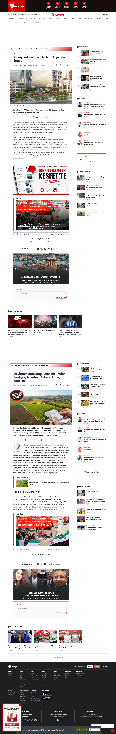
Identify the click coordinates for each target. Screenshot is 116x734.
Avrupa (44, 675)
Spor (32, 671)
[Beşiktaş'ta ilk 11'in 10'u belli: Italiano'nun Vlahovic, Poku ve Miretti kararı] (85, 386)
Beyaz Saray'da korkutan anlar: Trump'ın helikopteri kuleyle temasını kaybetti (94, 527)
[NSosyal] (49, 249)
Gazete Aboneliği (23, 14)
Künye (32, 696)
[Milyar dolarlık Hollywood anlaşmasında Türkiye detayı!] (81, 189)
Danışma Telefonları (35, 700)
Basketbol (33, 683)
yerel (44, 241)
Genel (32, 241)
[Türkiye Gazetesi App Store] (47, 694)
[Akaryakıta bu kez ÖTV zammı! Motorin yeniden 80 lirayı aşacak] (85, 86)
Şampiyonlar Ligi (35, 679)
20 (56, 282)
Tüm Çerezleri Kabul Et (82, 729)
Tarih (66, 679)
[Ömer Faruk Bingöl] (80, 124)
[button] (66, 268)
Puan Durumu (34, 675)
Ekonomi (22, 671)
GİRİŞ (104, 14)
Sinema (67, 673)
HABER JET (98, 18)
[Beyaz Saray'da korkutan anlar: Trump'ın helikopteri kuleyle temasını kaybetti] (81, 530)
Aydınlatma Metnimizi (50, 730)
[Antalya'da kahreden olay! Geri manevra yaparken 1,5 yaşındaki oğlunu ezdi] (85, 378)
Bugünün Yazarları (12, 692)
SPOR (80, 18)
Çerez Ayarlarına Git (94, 729)
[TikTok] (32, 720)
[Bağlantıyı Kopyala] (60, 65)
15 (47, 282)
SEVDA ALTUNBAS (20, 160)
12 (42, 282)
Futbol (32, 673)
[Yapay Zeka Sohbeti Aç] (112, 730)
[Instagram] (28, 720)
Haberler (22, 698)
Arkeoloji (67, 675)
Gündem (10, 671)
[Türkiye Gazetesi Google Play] (47, 698)
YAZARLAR (33, 18)
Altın (21, 675)
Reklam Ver (33, 704)
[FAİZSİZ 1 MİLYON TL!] (81, 207)
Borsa (21, 673)
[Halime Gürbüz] (80, 134)
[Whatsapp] (56, 65)
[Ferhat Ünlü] (80, 114)
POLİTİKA (58, 18)
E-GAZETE (90, 666)
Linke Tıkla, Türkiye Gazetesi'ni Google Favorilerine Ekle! (31, 49)
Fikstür (32, 677)
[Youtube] (25, 720)
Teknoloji (22, 694)
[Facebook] (17, 234)
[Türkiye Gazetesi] (58, 16)
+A (47, 117)
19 (54, 282)
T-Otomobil (22, 684)
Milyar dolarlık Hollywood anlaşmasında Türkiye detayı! (94, 186)
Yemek (55, 677)
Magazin (22, 692)
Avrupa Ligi (33, 681)
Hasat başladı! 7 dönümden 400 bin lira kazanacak (96, 212)
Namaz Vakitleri (80, 673)
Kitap (66, 677)
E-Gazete (15, 14)
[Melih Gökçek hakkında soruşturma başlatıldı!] (85, 78)
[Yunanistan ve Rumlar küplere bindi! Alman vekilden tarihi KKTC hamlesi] (85, 69)
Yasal (32, 702)
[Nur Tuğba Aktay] (80, 104)
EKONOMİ (66, 18)
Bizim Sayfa (79, 671)
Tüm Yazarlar (11, 694)
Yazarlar (10, 690)
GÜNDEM (50, 18)
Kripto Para (22, 681)
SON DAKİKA (12, 18)
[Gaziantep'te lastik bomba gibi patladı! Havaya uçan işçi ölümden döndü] (81, 180)
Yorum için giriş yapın (61, 297)
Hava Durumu (57, 675)
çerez (42, 729)
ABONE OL (97, 666)
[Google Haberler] (55, 249)
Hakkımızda (33, 692)
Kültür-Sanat (68, 671)
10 (39, 282)
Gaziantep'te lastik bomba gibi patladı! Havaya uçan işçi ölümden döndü (95, 177)
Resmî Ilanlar (23, 696)
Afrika (43, 679)
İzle (107, 18)
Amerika (44, 677)
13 (44, 282)
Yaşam (55, 671)
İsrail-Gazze (45, 681)
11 (40, 282)
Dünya (43, 671)
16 (49, 282)
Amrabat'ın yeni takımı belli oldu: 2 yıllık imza (96, 510)
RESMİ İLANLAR (88, 18)
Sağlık (55, 673)
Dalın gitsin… (87, 134)
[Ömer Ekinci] (80, 142)
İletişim (32, 694)
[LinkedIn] (45, 249)
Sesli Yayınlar (79, 675)
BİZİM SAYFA (42, 18)
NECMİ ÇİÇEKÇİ (17, 451)
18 (52, 282)
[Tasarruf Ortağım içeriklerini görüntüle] (23, 18)
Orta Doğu (44, 673)
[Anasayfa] (12, 666)
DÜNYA (73, 18)
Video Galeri (22, 702)
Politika (10, 673)
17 (51, 282)
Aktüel (55, 681)
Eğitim (9, 675)
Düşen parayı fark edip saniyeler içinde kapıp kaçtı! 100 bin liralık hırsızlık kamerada (95, 195)
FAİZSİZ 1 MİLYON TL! (92, 203)
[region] (58, 730)
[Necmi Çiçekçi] (17, 446)
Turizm (21, 686)
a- (44, 117)
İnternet (38, 241)
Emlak (15, 53)
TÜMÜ (58, 283)
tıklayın (91, 161)
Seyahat (55, 679)
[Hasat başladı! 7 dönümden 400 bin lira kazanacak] (81, 216)
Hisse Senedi (23, 679)
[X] (38, 249)
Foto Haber (22, 700)
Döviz (21, 677)
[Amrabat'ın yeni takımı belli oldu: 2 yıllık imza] (81, 513)
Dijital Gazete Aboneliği (35, 14)
